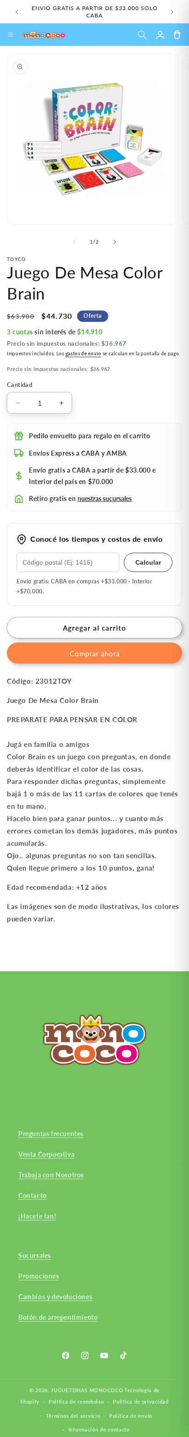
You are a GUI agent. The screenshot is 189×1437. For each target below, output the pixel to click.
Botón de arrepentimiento (58, 1317)
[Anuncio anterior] (17, 12)
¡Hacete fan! (37, 1216)
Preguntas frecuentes (50, 1134)
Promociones (38, 1276)
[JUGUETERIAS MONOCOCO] (44, 35)
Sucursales (34, 1255)
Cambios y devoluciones (55, 1297)
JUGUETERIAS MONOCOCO (87, 1390)
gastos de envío (84, 353)
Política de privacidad (140, 1401)
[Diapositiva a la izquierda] (74, 242)
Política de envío (130, 1416)
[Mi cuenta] (159, 34)
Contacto (32, 1195)
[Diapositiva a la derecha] (115, 242)
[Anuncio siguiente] (172, 12)
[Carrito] (176, 34)
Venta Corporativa (46, 1154)
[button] (141, 34)
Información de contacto (99, 1429)
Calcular (148, 562)
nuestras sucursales (105, 498)
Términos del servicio (73, 1416)
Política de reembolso (76, 1401)
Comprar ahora (95, 653)
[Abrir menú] (11, 35)
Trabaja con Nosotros (51, 1175)
